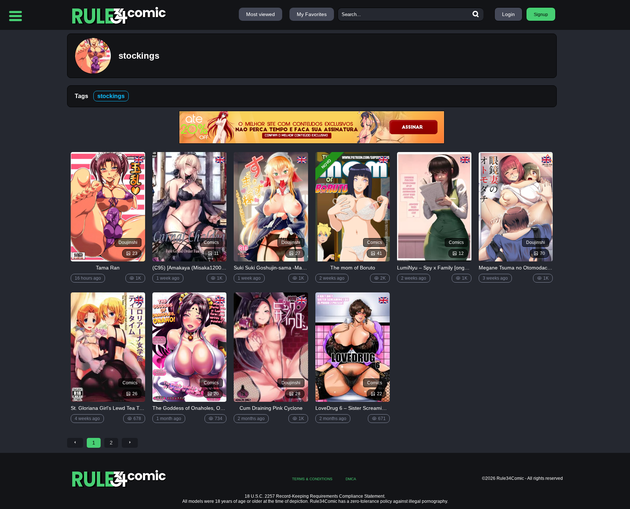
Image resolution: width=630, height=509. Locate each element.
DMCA (351, 479)
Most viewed (260, 14)
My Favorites (312, 14)
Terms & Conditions (312, 479)
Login (508, 14)
